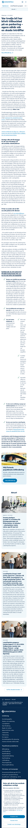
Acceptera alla (14, 816)
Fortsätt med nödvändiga (14, 824)
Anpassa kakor (14, 820)
